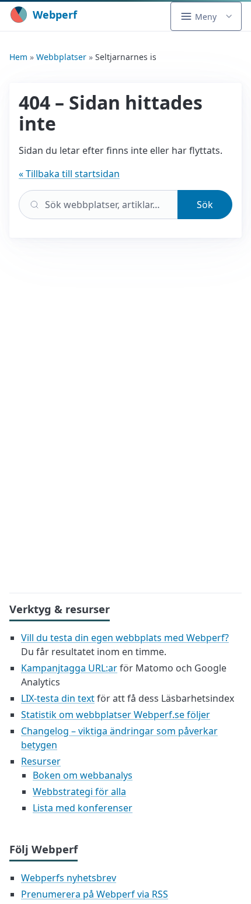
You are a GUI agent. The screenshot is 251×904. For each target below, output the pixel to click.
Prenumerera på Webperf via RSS (94, 894)
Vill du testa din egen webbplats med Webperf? (125, 637)
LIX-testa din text (58, 698)
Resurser (41, 761)
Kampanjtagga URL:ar (69, 668)
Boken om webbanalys (83, 775)
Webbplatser (61, 56)
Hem (18, 56)
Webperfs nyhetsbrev (68, 877)
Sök (205, 204)
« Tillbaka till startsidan (69, 173)
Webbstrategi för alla (79, 791)
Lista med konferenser (83, 807)
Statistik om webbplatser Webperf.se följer (115, 714)
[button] (206, 16)
